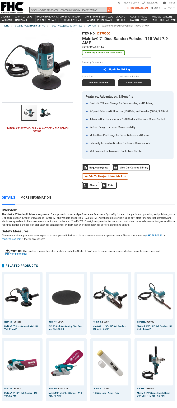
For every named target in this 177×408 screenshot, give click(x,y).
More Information (36, 197)
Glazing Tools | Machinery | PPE (30, 26)
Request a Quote (130, 2)
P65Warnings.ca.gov (16, 253)
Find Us (171, 2)
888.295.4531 (153, 2)
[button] (45, 113)
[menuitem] (7, 18)
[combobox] (70, 10)
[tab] (8, 199)
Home (6, 26)
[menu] (88, 18)
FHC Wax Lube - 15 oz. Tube (106, 393)
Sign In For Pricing (119, 69)
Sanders (92, 26)
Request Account (139, 8)
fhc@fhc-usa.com (11, 239)
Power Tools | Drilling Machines (66, 26)
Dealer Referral (134, 82)
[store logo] (12, 7)
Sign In (157, 7)
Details (8, 198)
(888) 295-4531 (153, 235)
